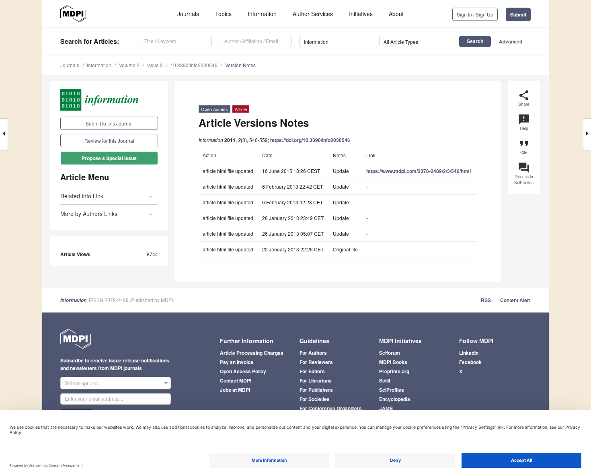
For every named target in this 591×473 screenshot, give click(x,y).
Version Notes (240, 65)
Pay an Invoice (236, 362)
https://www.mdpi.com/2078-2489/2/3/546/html (418, 171)
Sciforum (389, 352)
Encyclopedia (394, 399)
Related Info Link (81, 196)
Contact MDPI (235, 380)
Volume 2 (129, 65)
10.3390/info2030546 (194, 65)
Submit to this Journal (109, 123)
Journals (188, 14)
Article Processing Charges (251, 352)
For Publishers (316, 389)
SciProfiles (391, 389)
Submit (518, 14)
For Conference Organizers (331, 408)
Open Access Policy (243, 371)
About (396, 14)
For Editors (312, 371)
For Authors (313, 352)
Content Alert (515, 300)
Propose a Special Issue (109, 158)
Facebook (470, 362)
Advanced (510, 41)
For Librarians (316, 380)
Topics (223, 14)
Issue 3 (155, 65)
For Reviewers (316, 362)
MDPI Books (393, 362)
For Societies (315, 399)
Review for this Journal (109, 140)
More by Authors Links (88, 214)
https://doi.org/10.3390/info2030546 (310, 140)
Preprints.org (394, 371)
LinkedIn (468, 352)
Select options (81, 383)
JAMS (386, 408)
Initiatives (361, 14)
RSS (486, 300)
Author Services (313, 14)
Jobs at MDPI (235, 389)
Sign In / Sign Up (475, 14)
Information (262, 14)
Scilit (384, 380)
